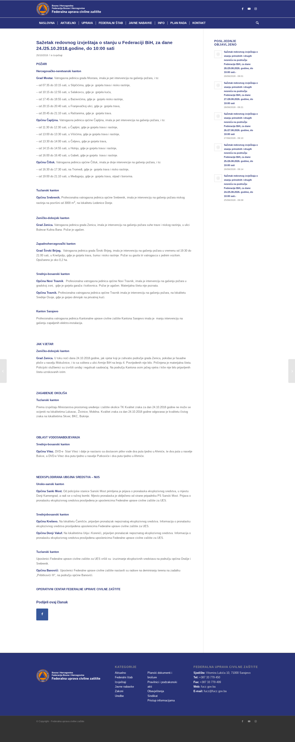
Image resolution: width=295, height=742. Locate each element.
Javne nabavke (124, 686)
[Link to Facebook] (242, 9)
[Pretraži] (256, 23)
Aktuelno (120, 672)
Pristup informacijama (161, 700)
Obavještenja (156, 691)
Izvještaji (57, 55)
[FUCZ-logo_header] (79, 8)
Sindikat (153, 696)
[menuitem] (46, 23)
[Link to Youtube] (249, 9)
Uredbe (119, 696)
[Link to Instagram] (255, 9)
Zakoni (119, 691)
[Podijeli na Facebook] (42, 614)
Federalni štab (124, 677)
